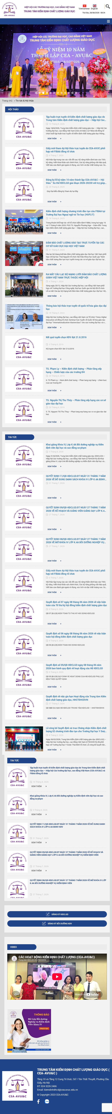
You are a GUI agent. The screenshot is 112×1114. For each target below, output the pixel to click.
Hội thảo (13, 109)
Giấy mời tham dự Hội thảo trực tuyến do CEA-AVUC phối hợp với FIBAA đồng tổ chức (75, 150)
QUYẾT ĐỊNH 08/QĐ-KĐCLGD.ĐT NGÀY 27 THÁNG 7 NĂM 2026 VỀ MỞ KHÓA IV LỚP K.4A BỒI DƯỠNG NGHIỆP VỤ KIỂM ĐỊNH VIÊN (76, 540)
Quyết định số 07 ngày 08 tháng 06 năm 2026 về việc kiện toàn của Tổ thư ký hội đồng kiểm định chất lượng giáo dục (76, 603)
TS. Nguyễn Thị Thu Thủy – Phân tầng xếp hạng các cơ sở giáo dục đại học (76, 402)
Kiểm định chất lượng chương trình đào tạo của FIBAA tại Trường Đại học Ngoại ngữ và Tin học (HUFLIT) (75, 213)
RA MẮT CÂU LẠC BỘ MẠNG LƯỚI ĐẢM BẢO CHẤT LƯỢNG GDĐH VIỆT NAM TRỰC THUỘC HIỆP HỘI (76, 276)
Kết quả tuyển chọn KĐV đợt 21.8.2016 (66, 337)
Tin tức (12, 437)
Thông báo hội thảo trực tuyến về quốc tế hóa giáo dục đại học (76, 307)
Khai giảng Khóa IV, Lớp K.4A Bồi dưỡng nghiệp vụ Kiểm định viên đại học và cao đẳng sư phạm (75, 446)
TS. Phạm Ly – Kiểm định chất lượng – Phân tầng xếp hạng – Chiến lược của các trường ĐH (74, 370)
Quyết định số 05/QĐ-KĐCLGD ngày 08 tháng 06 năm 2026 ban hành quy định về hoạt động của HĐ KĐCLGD (74, 666)
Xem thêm (52, 138)
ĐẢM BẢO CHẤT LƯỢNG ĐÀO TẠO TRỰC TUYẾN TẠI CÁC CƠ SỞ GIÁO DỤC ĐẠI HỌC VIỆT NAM (75, 244)
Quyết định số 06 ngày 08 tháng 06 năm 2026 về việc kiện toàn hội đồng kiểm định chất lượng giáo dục (76, 635)
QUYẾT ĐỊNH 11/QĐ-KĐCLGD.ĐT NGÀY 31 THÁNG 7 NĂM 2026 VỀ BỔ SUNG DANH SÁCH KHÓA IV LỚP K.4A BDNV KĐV (76, 477)
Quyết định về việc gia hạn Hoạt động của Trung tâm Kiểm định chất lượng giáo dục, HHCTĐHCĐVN (76, 698)
